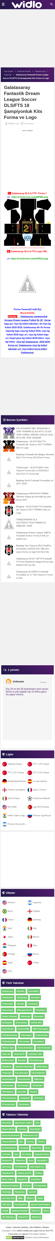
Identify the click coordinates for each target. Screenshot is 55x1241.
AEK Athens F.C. (37, 1167)
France (11, 919)
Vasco (46, 1211)
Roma (47, 1148)
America (11, 902)
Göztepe (20, 1004)
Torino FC (35, 1211)
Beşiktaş (21, 991)
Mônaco (30, 1198)
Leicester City (8, 1198)
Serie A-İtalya (14, 798)
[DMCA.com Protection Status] (15, 1237)
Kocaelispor (38, 1041)
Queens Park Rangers (40, 1204)
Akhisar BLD (36, 1023)
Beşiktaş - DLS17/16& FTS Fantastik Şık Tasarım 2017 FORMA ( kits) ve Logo (33, 509)
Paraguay (12, 945)
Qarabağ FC (42, 1160)
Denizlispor (41, 1010)
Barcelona (6, 1123)
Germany (37, 919)
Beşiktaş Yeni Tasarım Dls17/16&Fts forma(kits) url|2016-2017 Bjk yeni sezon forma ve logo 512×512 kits (33, 548)
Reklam (25, 1227)
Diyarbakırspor (36, 1060)
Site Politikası (35, 1227)
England (36, 911)
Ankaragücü (26, 1035)
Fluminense (20, 1192)
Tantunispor (37, 1085)
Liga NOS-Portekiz (41, 807)
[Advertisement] (27, 39)
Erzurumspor (8, 1029)
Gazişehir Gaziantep (24, 1067)
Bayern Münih (8, 1129)
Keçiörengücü (8, 1079)
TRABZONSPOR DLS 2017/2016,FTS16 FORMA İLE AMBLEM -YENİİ (31, 522)
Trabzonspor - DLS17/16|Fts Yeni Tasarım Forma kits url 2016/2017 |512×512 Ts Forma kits (32, 470)
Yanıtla (43, 682)
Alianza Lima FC (25, 1173)
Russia (36, 954)
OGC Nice (6, 1204)
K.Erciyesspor (21, 1073)
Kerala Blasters (9, 1148)
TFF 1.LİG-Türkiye (41, 764)
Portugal (11, 954)
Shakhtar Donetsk (20, 1211)
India (10, 928)
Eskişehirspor (42, 1035)
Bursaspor (39, 1016)
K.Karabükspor (38, 1073)
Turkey (36, 962)
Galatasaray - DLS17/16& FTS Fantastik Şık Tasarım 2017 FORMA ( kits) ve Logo (34, 444)
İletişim (46, 1227)
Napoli (40, 1198)
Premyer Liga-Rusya (42, 815)
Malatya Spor (8, 1048)
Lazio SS (32, 1192)
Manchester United (23, 1123)
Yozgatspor (25, 1098)
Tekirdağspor (8, 1092)
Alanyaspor (22, 997)
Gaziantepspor (8, 1041)
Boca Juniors (8, 1179)
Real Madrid (35, 1129)
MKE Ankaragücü (40, 1029)
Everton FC (7, 1160)
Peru (35, 945)
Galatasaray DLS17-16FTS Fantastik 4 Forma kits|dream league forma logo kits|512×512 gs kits (34, 561)
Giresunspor (24, 1041)
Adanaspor (25, 1016)
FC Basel (27, 1186)
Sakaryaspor (8, 1085)
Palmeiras (20, 1160)
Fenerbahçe (33, 991)
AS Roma (6, 1154)
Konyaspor (7, 1023)
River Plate (36, 1148)
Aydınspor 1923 (35, 1054)
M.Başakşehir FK (24, 1010)
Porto (31, 1160)
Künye (9, 1227)
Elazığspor (6, 1067)
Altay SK (6, 1054)
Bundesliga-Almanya (17, 781)
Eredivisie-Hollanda (41, 798)
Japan (10, 937)
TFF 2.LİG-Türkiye (16, 772)
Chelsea (41, 1142)
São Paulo (6, 1167)
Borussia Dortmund (10, 1135)
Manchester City (30, 1135)
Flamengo (6, 1192)
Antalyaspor (7, 1004)
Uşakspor (22, 1092)
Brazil (10, 911)
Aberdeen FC (8, 1173)
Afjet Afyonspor (44, 1048)
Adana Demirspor (25, 1048)
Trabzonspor (7, 997)
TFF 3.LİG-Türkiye (41, 772)
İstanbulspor (24, 1104)
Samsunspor (23, 1085)
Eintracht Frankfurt (10, 1186)
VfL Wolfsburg (8, 1217)
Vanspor (33, 1092)
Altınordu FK (19, 1054)
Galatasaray (7, 991)
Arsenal (30, 1142)
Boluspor (22, 1060)
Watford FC (23, 1217)
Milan (20, 1198)
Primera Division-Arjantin (18, 824)
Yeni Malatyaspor (9, 1035)
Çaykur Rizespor (9, 1016)
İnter (21, 1142)
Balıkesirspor (8, 1060)
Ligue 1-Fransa (39, 790)
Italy (35, 928)
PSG (37, 1123)
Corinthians (36, 1179)
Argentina (37, 902)
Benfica (38, 1173)
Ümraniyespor (8, 1104)
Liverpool (24, 1148)
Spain (10, 962)
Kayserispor (7, 1010)
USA (10, 971)
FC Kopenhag (40, 1186)
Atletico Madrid (8, 1142)
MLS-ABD (12, 807)
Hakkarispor (42, 1067)
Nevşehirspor (24, 1079)
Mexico (36, 937)
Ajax (16, 1154)
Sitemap (16, 1227)
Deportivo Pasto (42, 1154)
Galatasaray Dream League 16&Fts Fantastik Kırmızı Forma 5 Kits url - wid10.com (33, 535)
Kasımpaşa (33, 1004)
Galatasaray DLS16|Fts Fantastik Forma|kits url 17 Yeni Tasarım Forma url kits (34, 574)
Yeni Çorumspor (9, 1098)
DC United (26, 1154)
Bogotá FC (22, 1179)
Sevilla (5, 1211)
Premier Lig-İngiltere (16, 790)
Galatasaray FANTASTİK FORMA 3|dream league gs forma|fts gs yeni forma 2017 (33, 496)
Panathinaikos (21, 1204)
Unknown (18, 681)
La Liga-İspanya (40, 781)
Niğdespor (38, 1079)
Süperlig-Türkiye (15, 764)
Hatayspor (6, 1073)
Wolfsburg (36, 1217)
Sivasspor (35, 997)
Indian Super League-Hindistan (21, 815)
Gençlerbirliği (23, 1029)
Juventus (22, 1129)
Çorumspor (39, 1098)
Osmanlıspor (21, 1023)
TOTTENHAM (20, 1167)
